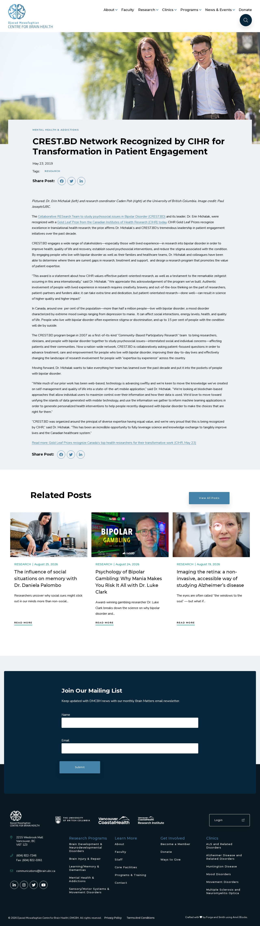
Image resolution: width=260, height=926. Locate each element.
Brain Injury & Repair (85, 858)
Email (65, 740)
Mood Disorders (218, 874)
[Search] (246, 20)
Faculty (127, 10)
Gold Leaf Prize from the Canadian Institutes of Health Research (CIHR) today (112, 222)
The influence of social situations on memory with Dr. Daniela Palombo (45, 578)
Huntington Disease (221, 866)
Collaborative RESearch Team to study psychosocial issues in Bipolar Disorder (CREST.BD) (102, 216)
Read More (23, 622)
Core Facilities (126, 867)
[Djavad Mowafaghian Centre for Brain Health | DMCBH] (30, 16)
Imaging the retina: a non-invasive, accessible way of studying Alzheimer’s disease (210, 578)
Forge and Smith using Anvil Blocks (226, 917)
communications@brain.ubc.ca (35, 871)
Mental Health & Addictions (55, 129)
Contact (121, 882)
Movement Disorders (222, 881)
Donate (245, 10)
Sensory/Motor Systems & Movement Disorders (89, 890)
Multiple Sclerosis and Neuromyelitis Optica (223, 891)
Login (218, 820)
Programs (189, 10)
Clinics (167, 10)
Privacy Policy (113, 917)
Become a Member (175, 844)
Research (146, 10)
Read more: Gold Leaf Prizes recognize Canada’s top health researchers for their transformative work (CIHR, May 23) (114, 443)
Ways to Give (170, 859)
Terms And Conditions (140, 917)
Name (66, 715)
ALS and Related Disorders (219, 845)
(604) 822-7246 (26, 855)
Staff (118, 859)
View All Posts (209, 498)
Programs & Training (130, 875)
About (109, 10)
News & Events (218, 10)
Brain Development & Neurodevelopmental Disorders (85, 847)
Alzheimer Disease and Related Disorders (224, 857)
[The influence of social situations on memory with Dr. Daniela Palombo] (48, 534)
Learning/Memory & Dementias (84, 868)
